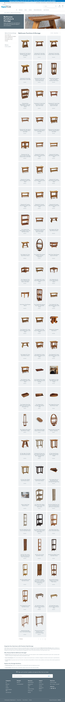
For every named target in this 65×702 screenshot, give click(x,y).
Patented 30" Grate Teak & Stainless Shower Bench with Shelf (54, 104)
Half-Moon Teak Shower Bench (25, 305)
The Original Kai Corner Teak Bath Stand (25, 606)
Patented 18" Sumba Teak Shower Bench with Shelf (54, 205)
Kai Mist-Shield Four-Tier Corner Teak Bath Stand (25, 530)
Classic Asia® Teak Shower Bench (25, 505)
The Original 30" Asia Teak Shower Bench (25, 355)
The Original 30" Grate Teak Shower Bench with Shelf (25, 330)
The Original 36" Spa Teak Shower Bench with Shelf (54, 305)
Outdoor (30, 9)
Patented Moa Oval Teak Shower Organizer (54, 430)
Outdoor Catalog (31, 688)
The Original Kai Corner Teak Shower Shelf (54, 405)
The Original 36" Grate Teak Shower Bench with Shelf (39, 280)
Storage (6, 40)
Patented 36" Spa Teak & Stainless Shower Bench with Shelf (25, 130)
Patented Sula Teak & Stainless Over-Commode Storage (39, 631)
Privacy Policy (19, 699)
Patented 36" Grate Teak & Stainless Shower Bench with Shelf (39, 230)
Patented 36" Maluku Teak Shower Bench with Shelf (54, 155)
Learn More (22, 2)
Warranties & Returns (41, 688)
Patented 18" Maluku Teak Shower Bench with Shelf (39, 180)
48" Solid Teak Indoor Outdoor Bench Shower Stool (54, 606)
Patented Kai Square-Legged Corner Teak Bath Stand (54, 580)
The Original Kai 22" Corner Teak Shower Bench (54, 280)
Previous (21, 638)
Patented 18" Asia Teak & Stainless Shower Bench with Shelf (25, 54)
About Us (18, 682)
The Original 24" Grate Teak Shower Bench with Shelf (39, 355)
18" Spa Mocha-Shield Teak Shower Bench (39, 480)
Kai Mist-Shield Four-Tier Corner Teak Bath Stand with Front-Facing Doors (54, 505)
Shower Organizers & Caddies (10, 36)
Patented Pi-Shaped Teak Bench (53, 330)
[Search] (56, 6)
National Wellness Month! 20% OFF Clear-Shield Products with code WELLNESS (32, 1)
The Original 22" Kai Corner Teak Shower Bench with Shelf (25, 280)
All (16, 9)
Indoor (26, 9)
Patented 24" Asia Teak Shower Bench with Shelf (54, 54)
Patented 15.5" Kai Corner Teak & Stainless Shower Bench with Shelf (25, 155)
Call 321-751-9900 (53, 682)
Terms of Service (25, 699)
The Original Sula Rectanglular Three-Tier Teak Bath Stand (25, 230)
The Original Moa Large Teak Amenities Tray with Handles (39, 380)
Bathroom (20, 9)
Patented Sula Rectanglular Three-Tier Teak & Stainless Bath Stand (25, 105)
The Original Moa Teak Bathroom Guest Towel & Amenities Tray (25, 405)
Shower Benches (8, 34)
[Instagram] (55, 688)
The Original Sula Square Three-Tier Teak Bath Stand (39, 305)
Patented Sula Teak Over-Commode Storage (25, 631)
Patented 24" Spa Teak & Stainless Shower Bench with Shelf (54, 130)
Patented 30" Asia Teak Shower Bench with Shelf (39, 54)
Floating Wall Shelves (9, 37)
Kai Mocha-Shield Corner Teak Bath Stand (53, 555)
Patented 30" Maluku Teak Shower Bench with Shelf (39, 155)
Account (40, 682)
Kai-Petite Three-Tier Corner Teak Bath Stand (54, 530)
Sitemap (29, 692)
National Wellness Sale (38, 9)
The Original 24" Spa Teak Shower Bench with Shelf (25, 380)
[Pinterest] (53, 688)
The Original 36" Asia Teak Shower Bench (54, 230)
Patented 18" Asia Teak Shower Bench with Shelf (25, 79)
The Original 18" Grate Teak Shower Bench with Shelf (54, 355)
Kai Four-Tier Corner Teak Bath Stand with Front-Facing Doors (25, 555)
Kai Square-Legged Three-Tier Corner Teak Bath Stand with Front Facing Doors (39, 581)
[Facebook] (50, 688)
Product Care (30, 690)
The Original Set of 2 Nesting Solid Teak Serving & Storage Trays (54, 480)
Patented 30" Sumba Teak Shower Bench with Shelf (25, 205)
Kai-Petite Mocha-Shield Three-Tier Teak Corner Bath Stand (39, 530)
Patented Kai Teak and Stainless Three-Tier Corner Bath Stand (39, 79)
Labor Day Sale (46, 9)
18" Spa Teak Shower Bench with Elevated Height (53, 454)
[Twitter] (51, 688)
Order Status (41, 684)
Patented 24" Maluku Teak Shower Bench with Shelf (25, 180)
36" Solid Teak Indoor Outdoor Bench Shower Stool (40, 606)
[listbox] (57, 33)
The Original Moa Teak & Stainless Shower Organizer (39, 255)
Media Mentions (31, 682)
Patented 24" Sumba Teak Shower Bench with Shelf (39, 205)
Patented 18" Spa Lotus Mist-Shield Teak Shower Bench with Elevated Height (39, 455)
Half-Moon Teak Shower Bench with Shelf (54, 255)
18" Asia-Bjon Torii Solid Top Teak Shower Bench (25, 454)
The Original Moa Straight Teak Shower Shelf (39, 405)
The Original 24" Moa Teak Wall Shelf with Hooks (54, 380)
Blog (28, 687)
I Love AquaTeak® (20, 684)
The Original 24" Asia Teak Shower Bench (25, 255)
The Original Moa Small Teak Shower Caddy (25, 430)
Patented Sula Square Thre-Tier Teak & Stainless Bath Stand (54, 79)
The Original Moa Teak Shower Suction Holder (39, 430)
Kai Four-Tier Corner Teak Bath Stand (39, 555)
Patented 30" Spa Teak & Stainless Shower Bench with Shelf (39, 130)
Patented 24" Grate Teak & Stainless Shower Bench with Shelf (39, 104)
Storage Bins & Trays (8, 39)
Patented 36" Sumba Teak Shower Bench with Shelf (54, 180)
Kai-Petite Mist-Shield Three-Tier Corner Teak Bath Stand (39, 505)
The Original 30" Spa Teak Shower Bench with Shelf (39, 330)
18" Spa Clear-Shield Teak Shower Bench (25, 480)
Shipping (40, 685)
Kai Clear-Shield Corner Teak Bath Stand (25, 580)
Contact (40, 690)
